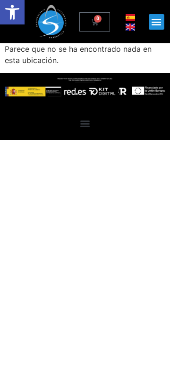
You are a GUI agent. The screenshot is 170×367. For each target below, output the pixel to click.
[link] (12, 12)
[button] (156, 22)
